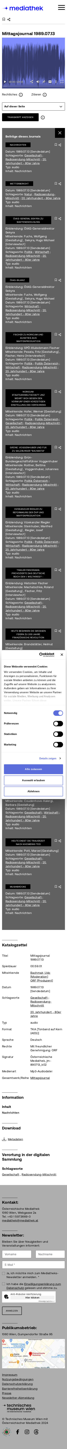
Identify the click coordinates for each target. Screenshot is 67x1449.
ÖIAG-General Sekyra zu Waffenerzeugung (28, 220)
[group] (33, 106)
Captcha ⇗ (46, 1301)
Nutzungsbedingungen (18, 1379)
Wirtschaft (42, 252)
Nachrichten (18, 145)
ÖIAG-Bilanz (17, 280)
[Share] (32, 81)
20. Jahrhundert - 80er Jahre (40, 198)
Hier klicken (32, 1297)
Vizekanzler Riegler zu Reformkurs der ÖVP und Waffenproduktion (28, 512)
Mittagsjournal (40, 1078)
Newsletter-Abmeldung (18, 1397)
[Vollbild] (62, 81)
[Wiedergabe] (5, 81)
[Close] (60, 133)
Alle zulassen (33, 769)
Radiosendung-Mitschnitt (22, 159)
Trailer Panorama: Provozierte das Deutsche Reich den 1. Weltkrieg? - (28, 573)
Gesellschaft (33, 155)
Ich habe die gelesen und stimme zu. (34, 1286)
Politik (28, 252)
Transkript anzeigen (20, 117)
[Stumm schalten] (38, 81)
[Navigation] (61, 7)
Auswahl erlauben (33, 780)
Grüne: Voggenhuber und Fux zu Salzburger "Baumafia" (28, 449)
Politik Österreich (47, 363)
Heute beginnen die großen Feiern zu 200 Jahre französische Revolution (28, 634)
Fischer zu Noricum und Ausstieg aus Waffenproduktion (28, 337)
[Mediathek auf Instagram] (27, 1432)
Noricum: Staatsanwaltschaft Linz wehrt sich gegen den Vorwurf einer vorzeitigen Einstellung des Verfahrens (28, 398)
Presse (7, 1393)
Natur (28, 194)
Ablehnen (33, 791)
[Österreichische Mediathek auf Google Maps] (33, 1353)
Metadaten (15, 1139)
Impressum (9, 1374)
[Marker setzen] (44, 81)
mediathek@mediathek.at (20, 1220)
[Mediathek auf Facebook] (17, 1432)
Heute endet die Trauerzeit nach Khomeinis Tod (28, 842)
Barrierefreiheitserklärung (19, 1388)
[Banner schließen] (62, 655)
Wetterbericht (19, 183)
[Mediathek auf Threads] (36, 1432)
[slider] (33, 86)
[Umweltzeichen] (6, 1431)
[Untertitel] (50, 81)
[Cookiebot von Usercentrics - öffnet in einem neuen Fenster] (40, 655)
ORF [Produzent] (41, 980)
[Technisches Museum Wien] (18, 1407)
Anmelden (12, 1310)
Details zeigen (47, 758)
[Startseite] (23, 8)
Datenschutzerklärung (17, 1384)
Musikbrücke (18, 886)
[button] (56, 81)
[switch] (58, 723)
